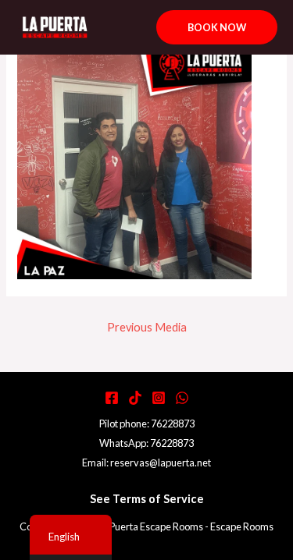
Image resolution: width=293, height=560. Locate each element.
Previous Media (147, 327)
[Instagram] (159, 398)
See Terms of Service (147, 498)
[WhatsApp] (182, 398)
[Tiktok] (135, 398)
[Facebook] (112, 398)
